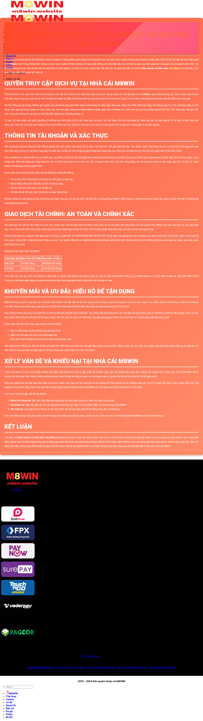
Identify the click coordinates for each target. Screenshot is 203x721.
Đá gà (9, 711)
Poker (9, 714)
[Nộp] (7, 690)
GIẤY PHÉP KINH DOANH (132, 667)
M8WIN (17, 489)
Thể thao (11, 696)
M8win (176, 68)
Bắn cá (10, 708)
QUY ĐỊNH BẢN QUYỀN (162, 667)
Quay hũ (11, 55)
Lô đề (9, 702)
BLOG (9, 717)
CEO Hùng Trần (91, 656)
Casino (10, 699)
